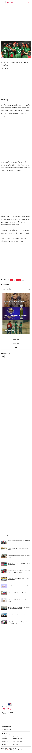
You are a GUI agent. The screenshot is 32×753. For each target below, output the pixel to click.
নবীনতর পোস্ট (16, 339)
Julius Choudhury (19, 750)
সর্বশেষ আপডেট (4, 536)
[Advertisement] (16, 23)
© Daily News (7, 712)
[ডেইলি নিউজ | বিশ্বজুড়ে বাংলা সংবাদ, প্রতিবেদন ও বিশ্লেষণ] (10, 3)
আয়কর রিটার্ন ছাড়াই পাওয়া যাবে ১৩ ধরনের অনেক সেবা (18, 585)
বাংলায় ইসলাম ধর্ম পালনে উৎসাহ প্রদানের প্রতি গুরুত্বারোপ (18, 614)
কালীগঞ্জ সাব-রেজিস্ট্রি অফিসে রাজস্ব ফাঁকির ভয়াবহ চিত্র (18, 592)
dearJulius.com (10, 748)
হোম (16, 347)
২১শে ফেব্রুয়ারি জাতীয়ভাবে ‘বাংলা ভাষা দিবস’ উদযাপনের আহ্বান (19, 540)
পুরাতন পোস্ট (16, 343)
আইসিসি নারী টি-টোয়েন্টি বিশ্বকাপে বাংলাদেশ (12, 331)
